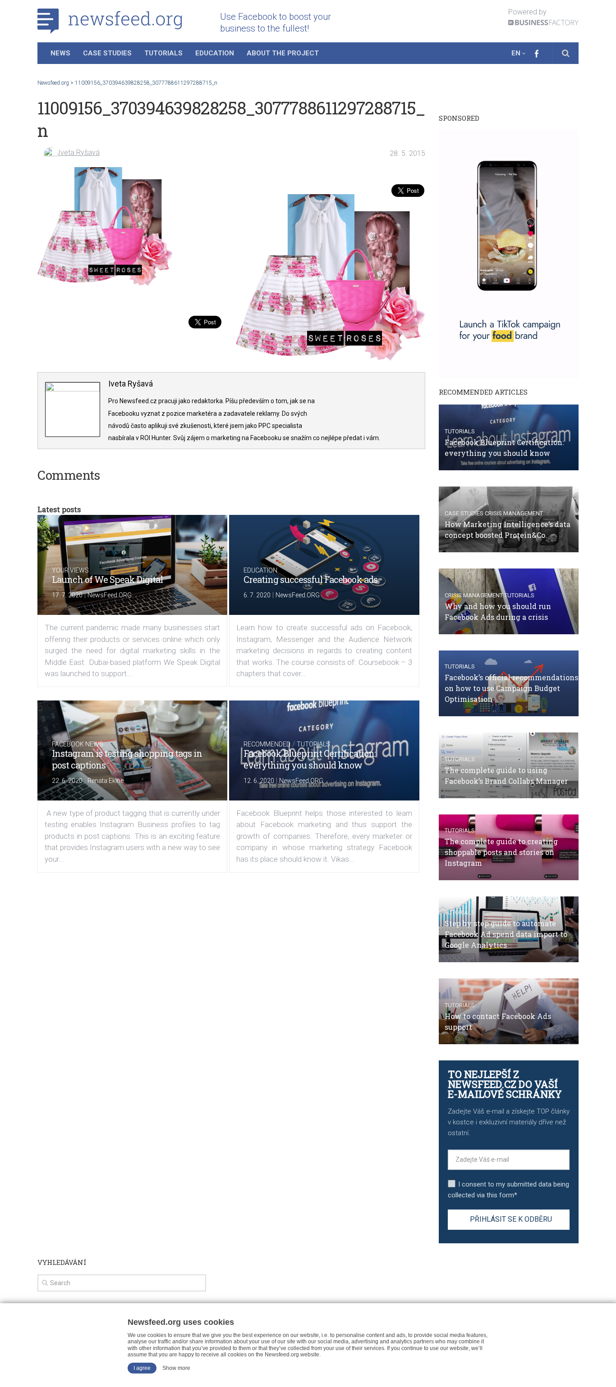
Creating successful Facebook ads (310, 579)
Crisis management (514, 513)
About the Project (283, 53)
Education (214, 53)
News (60, 53)
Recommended (267, 744)
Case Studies (107, 53)
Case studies (464, 513)
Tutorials (163, 53)
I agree (142, 1368)
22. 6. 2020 (67, 780)
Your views (70, 570)
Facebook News (77, 744)
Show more (176, 1368)
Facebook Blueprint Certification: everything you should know (310, 759)
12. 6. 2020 (259, 780)
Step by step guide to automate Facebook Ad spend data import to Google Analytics (506, 934)
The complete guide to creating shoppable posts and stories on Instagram (501, 852)
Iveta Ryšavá (79, 152)
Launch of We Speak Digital (107, 579)
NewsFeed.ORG (109, 595)
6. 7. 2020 (257, 595)
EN (515, 53)
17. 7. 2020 (67, 595)
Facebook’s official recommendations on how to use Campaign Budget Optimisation (511, 688)
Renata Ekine (105, 780)
